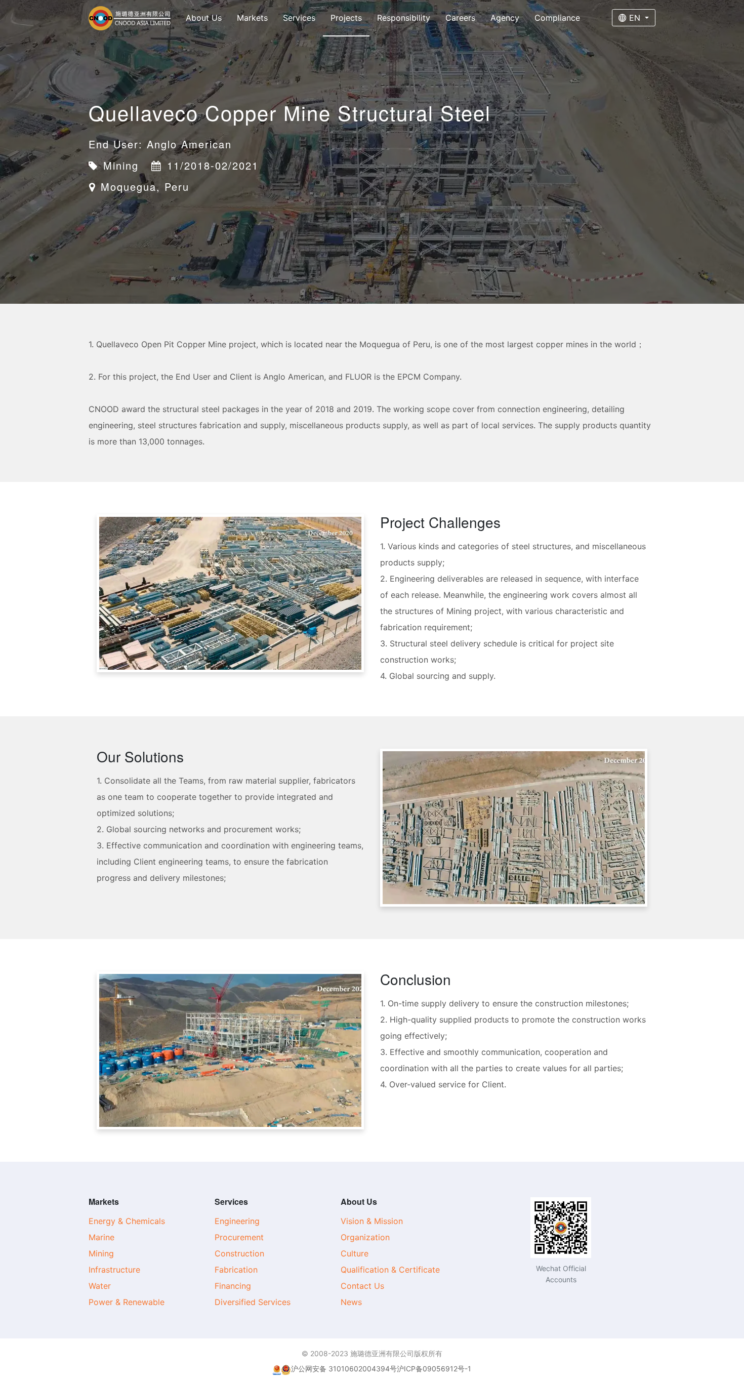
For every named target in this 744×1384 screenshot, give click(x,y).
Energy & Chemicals (127, 1221)
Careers (460, 18)
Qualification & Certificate (390, 1270)
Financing (233, 1286)
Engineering (237, 1221)
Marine (101, 1237)
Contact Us (362, 1286)
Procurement (239, 1237)
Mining (101, 1253)
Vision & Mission (372, 1221)
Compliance (557, 18)
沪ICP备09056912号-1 (434, 1368)
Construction (239, 1253)
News (351, 1302)
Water (100, 1286)
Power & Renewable (126, 1302)
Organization (365, 1237)
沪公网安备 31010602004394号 (344, 1368)
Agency (504, 18)
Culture (354, 1253)
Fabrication (236, 1270)
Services (299, 18)
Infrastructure (114, 1270)
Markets (252, 18)
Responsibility (403, 18)
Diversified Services (253, 1302)
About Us (204, 18)
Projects (346, 18)
